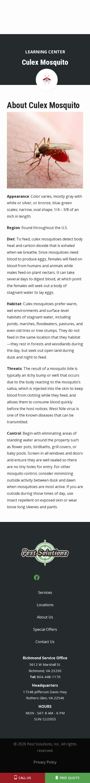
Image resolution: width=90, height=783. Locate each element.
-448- (47, 676)
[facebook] (36, 577)
